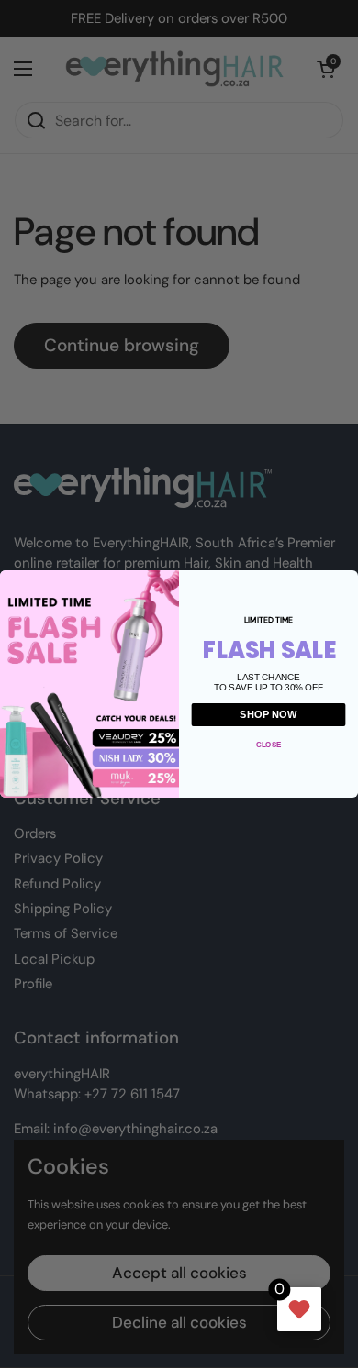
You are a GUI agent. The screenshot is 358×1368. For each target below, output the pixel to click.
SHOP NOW (268, 714)
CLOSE (268, 744)
